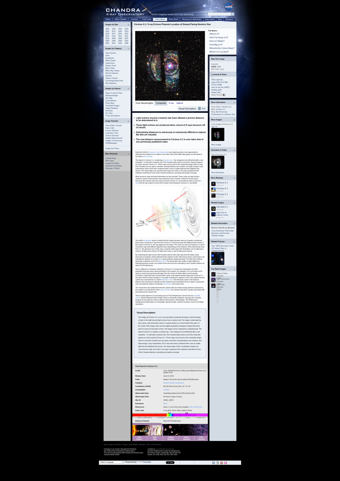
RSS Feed (109, 161)
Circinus (166, 390)
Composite (161, 103)
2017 (114, 34)
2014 (107, 36)
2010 (107, 38)
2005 (114, 41)
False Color (109, 128)
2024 (120, 29)
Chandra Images (217, 236)
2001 (114, 43)
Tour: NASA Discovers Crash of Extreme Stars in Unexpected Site (222, 248)
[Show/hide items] (128, 25)
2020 (120, 31)
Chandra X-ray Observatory (159, 152)
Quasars (108, 76)
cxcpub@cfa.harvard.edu (165, 449)
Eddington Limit (167, 280)
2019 (126, 31)
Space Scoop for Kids (113, 93)
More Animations (217, 173)
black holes (167, 284)
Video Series (210, 19)
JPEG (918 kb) (217, 80)
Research (229, 19)
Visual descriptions (112, 116)
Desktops (109, 111)
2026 (107, 29)
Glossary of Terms (112, 168)
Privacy (125, 444)
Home (108, 19)
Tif (216, 127)
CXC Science (156, 444)
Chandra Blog (110, 158)
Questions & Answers (113, 166)
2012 (120, 36)
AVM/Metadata (111, 143)
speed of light (165, 290)
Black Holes (110, 68)
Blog (219, 19)
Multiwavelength (111, 96)
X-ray (171, 103)
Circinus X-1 (226, 107)
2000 (120, 43)
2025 (114, 29)
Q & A (148, 444)
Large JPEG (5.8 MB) (219, 82)
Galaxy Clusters (111, 78)
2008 (120, 38)
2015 (126, 34)
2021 (114, 31)
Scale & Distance (112, 136)
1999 (126, 43)
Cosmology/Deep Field (114, 81)
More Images (216, 145)
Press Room (173, 19)
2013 (114, 36)
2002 (107, 43)
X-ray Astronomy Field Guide (222, 231)
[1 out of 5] (212, 69)
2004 (120, 41)
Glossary (142, 444)
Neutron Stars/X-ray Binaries (173, 383)
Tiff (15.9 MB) (216, 85)
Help (105, 444)
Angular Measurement (113, 138)
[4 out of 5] (212, 76)
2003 (126, 41)
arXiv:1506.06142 (195, 407)
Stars (107, 55)
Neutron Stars (110, 66)
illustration (147, 240)
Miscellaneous (110, 83)
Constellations (110, 101)
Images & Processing (113, 141)
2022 (107, 31)
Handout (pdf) (216, 90)
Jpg (212, 127)
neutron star (168, 160)
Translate (146, 462)
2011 (126, 36)
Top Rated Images (112, 106)
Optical (179, 103)
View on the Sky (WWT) (220, 87)
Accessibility (133, 444)
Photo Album (160, 19)
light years (162, 261)
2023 (126, 29)
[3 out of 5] (212, 74)
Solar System (110, 53)
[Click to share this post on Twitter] (221, 95)
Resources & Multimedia (191, 19)
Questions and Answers (220, 233)
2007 (126, 38)
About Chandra (120, 19)
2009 (114, 38)
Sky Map (108, 98)
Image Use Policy (112, 148)
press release (147, 156)
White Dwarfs (110, 61)
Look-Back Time (111, 133)
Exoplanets (109, 58)
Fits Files (109, 113)
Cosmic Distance (112, 131)
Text (203, 109)
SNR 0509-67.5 (222, 207)
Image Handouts (111, 108)
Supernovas (110, 63)
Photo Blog (109, 103)
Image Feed (215, 92)
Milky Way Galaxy (112, 71)
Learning (134, 19)
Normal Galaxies (111, 73)
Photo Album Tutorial (113, 125)
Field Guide (146, 19)
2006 (107, 41)
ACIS (165, 404)
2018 (107, 34)
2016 (120, 34)
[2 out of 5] (212, 71)
